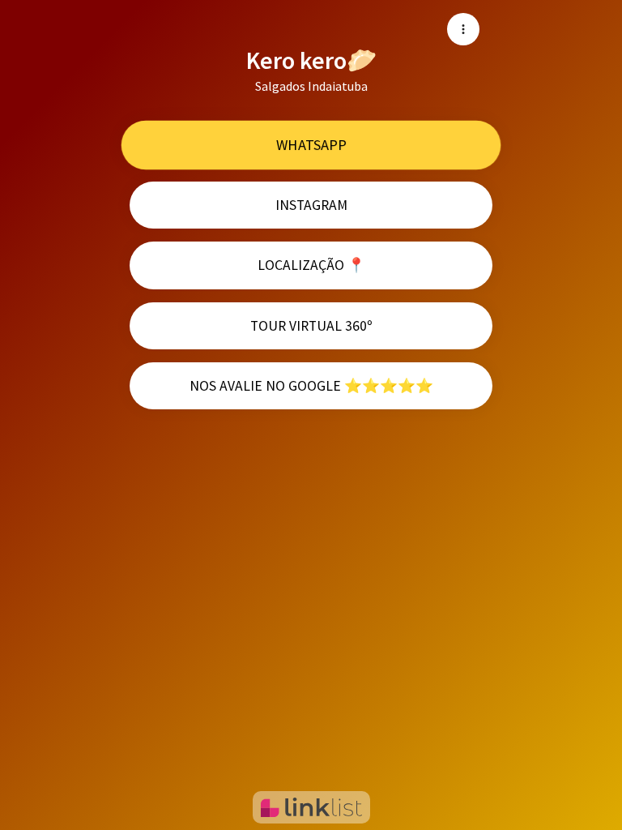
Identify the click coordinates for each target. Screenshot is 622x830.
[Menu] (463, 29)
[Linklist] (311, 807)
